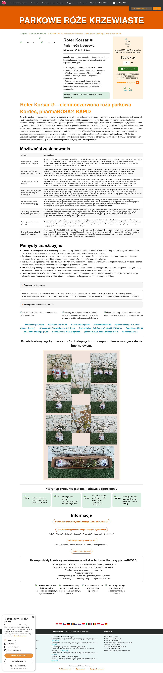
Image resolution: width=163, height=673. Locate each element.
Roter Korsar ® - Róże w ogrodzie (66, 331)
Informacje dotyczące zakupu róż (81, 540)
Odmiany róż (34, 3)
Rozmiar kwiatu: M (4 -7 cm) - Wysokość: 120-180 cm (100, 328)
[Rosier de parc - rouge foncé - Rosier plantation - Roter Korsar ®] (90, 624)
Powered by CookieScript (19, 668)
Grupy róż (24, 33)
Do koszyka (129, 68)
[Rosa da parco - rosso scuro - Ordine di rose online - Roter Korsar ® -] (87, 624)
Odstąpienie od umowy (97, 669)
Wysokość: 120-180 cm (57, 324)
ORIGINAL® (55, 641)
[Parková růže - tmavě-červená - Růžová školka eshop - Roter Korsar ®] (64, 624)
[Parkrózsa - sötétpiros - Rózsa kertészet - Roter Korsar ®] (57, 624)
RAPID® (54, 655)
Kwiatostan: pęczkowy (34, 324)
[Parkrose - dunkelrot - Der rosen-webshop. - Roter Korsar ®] (60, 624)
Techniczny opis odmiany (34, 285)
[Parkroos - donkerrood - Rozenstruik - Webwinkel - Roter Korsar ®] (98, 624)
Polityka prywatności (65, 669)
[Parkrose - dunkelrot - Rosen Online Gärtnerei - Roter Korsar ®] (68, 624)
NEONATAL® (56, 661)
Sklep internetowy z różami (18, 3)
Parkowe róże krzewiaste (38, 33)
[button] (18, 666)
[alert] (18, 643)
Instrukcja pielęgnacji (81, 551)
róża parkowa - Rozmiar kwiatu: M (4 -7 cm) (57, 328)
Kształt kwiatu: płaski (80, 324)
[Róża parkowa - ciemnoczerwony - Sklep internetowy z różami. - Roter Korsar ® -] (102, 624)
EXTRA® (54, 645)
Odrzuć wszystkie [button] (19, 661)
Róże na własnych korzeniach (51, 3)
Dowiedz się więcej (20, 636)
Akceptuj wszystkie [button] (18, 655)
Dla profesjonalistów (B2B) (98, 3)
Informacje (81, 3)
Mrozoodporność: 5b (102, 324)
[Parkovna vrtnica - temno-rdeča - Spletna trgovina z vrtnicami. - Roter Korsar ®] (75, 624)
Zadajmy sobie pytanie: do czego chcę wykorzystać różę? (81, 529)
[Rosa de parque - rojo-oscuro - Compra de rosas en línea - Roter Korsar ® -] (106, 624)
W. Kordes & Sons (129, 331)
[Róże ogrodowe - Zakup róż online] (157, 8)
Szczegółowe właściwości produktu (39, 304)
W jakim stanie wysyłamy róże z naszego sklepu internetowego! (81, 521)
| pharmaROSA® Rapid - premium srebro (101, 331)
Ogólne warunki (80, 669)
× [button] (33, 617)
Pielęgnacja (70, 3)
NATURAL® (64, 651)
